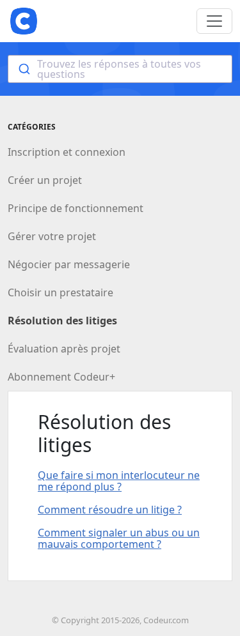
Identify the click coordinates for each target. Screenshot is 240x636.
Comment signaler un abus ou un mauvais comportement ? (119, 538)
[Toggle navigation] (214, 21)
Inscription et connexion (66, 152)
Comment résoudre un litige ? (110, 510)
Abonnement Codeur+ (61, 377)
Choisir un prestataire (60, 292)
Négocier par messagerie (69, 264)
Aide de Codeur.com (24, 21)
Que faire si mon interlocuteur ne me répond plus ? (119, 481)
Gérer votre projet (52, 236)
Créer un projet (45, 180)
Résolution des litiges (62, 321)
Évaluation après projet (64, 349)
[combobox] (120, 69)
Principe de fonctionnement (75, 208)
